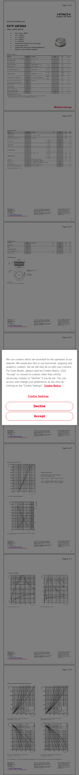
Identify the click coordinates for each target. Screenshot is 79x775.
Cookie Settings (38, 396)
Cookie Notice (52, 385)
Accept (39, 416)
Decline (40, 406)
